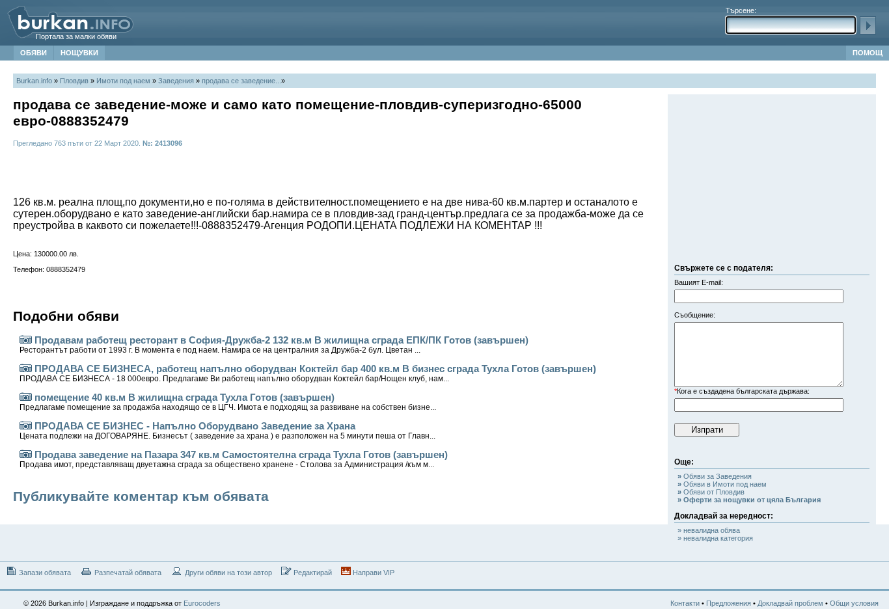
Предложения (728, 603)
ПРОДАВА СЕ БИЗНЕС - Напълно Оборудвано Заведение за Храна (227, 430)
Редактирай (312, 572)
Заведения (176, 81)
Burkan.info (34, 81)
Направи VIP (372, 572)
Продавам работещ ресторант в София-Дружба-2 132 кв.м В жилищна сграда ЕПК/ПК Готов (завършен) (274, 344)
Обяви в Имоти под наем (722, 484)
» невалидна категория (715, 538)
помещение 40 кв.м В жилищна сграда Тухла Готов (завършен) (228, 402)
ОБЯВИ (33, 53)
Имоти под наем (123, 81)
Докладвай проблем (790, 603)
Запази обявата (44, 572)
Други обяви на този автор (227, 572)
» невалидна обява (708, 530)
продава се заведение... (241, 81)
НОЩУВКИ (79, 53)
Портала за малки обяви (76, 36)
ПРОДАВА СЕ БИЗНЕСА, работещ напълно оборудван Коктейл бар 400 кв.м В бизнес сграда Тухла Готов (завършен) (308, 373)
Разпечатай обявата (126, 572)
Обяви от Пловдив (711, 492)
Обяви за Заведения (714, 476)
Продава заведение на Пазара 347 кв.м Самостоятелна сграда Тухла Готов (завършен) (234, 459)
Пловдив (74, 81)
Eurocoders (202, 603)
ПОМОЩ (867, 53)
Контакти (685, 603)
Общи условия (854, 603)
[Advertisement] (771, 182)
